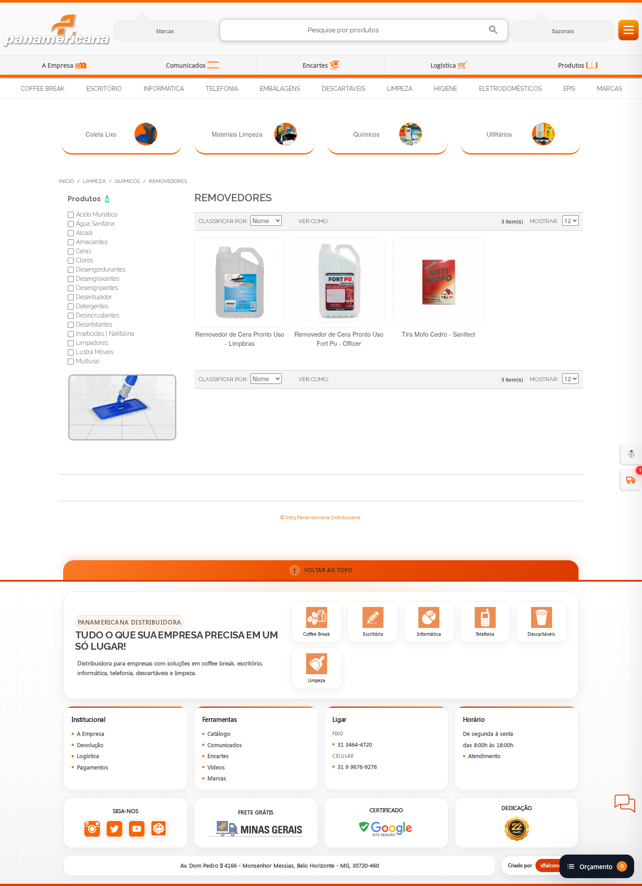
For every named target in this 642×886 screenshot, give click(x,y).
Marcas (165, 31)
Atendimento (484, 755)
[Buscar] (494, 30)
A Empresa (58, 65)
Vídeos (216, 767)
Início (66, 181)
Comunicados (186, 65)
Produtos (572, 65)
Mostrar (543, 221)
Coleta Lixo (101, 134)
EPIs (569, 88)
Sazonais (563, 31)
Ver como (313, 221)
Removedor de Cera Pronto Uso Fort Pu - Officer (338, 339)
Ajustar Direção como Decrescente (289, 221)
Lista (353, 221)
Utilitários (499, 134)
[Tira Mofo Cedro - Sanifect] (438, 282)
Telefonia (222, 88)
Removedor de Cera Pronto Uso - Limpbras (239, 339)
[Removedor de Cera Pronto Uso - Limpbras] (239, 282)
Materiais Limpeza (237, 134)
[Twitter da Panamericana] (114, 828)
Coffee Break (43, 88)
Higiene (445, 88)
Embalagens (280, 88)
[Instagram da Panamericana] (92, 828)
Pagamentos (92, 767)
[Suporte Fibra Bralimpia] (122, 407)
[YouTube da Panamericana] (136, 828)
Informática (164, 88)
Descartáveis (343, 88)
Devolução (90, 744)
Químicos (366, 134)
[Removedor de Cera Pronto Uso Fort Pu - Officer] (338, 282)
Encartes (316, 65)
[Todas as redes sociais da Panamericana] (158, 828)
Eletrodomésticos (510, 88)
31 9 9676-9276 (357, 766)
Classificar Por (223, 221)
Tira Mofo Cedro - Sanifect (438, 334)
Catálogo (219, 733)
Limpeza (399, 88)
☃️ (631, 453)
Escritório (104, 88)
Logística (444, 65)
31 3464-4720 (355, 744)
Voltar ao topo (322, 570)
